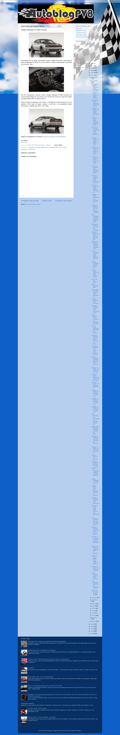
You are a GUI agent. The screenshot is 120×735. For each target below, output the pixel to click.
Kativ (66, 730)
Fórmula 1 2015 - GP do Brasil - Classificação (95, 385)
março (94, 615)
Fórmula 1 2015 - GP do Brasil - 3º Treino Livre (95, 393)
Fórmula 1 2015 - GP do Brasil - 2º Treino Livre (95, 401)
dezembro (95, 77)
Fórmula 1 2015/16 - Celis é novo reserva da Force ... (95, 309)
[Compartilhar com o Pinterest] (61, 145)
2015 (92, 75)
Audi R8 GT (31, 668)
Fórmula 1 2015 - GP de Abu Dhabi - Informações (95, 188)
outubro (94, 597)
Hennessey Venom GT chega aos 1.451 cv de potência (95, 550)
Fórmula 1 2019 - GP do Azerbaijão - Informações (42, 717)
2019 (92, 66)
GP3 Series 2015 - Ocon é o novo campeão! (95, 87)
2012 (92, 629)
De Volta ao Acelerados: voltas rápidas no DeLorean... (95, 540)
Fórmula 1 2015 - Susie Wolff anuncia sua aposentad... (95, 510)
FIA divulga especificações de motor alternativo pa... (95, 293)
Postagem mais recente (30, 201)
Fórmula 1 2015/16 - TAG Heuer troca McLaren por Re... (95, 350)
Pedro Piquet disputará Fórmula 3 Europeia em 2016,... (95, 430)
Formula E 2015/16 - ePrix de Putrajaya (95, 463)
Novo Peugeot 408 (95, 286)
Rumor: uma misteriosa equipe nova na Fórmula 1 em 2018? (45, 685)
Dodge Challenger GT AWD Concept (95, 481)
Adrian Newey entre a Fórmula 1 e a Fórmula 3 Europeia (95, 319)
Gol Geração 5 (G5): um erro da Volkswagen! (40, 677)
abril (93, 613)
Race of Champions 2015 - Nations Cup (95, 264)
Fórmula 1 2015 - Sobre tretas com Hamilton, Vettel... (95, 121)
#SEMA (64, 147)
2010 (92, 633)
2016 (92, 72)
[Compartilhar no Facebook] (60, 145)
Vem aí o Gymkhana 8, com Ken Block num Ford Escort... (95, 521)
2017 (92, 70)
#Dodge (38, 147)
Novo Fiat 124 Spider (94, 281)
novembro (95, 81)
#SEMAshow (32, 149)
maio (93, 610)
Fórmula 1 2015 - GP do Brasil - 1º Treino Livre (95, 409)
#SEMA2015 (24, 149)
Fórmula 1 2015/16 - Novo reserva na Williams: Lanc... (95, 170)
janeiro (94, 621)
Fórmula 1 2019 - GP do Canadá (37, 708)
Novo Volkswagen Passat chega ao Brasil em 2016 (95, 218)
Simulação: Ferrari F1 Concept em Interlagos (95, 227)
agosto (94, 603)
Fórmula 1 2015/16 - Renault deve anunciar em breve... (95, 339)
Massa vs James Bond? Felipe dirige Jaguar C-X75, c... (95, 560)
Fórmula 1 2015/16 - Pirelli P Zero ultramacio (95, 500)
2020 (92, 63)
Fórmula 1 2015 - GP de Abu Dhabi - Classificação (95, 112)
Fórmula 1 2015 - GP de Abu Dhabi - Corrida (95, 95)
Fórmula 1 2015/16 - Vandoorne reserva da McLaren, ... (95, 440)
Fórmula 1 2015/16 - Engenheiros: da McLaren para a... (95, 531)
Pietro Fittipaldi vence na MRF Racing (95, 575)
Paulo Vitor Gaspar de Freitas (81, 63)
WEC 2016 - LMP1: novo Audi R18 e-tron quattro (95, 103)
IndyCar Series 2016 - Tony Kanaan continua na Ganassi (95, 490)
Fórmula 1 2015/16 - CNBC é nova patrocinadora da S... (95, 179)
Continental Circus (81, 32)
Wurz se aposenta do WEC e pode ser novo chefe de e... (95, 361)
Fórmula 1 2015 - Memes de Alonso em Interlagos (95, 377)
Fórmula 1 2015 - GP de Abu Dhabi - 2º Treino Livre (95, 151)
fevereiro (94, 617)
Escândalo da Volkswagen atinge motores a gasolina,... (95, 472)
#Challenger (31, 147)
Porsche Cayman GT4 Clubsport (95, 301)
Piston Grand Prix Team (82, 37)
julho (93, 606)
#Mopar (47, 147)
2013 (92, 626)
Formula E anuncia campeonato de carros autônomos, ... (95, 131)
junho (94, 608)
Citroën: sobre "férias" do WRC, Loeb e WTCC (95, 273)
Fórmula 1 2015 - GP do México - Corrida (95, 568)
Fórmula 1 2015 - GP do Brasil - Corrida (95, 370)
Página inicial (47, 201)
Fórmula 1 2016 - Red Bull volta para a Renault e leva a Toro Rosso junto (48, 659)
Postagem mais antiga (63, 201)
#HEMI (43, 147)
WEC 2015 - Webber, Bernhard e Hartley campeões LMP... (95, 245)
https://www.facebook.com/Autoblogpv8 (54, 136)
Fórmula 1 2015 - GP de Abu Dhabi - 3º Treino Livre (95, 141)
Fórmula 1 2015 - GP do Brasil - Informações (95, 449)
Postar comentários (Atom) (33, 204)
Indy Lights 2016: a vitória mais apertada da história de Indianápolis (47, 641)
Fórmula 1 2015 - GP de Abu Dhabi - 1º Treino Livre (95, 160)
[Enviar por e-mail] (55, 145)
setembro (94, 600)
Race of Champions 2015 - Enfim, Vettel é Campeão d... (95, 255)
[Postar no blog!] (56, 145)
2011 (92, 631)
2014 (92, 624)
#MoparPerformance (56, 147)
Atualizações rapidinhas (27, 703)
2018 (92, 68)
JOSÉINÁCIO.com (81, 30)
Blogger (79, 730)
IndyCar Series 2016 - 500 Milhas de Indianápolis (42, 650)
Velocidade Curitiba (81, 34)
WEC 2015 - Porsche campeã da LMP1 (95, 593)
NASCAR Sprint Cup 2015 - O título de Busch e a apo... (95, 236)
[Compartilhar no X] (58, 145)
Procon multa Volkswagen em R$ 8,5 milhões (95, 329)
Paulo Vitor (24, 142)
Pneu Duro (79, 28)
